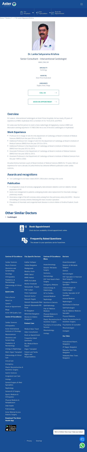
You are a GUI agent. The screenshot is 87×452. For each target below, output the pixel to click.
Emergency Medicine (51, 284)
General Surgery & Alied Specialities (13, 383)
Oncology (8, 273)
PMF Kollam (28, 290)
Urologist (66, 331)
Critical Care (9, 361)
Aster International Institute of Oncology (13, 329)
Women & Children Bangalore (30, 318)
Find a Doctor (10, 297)
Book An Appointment (59, 13)
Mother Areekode (30, 283)
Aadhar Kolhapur (30, 262)
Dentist (65, 270)
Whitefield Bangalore (31, 313)
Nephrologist (67, 301)
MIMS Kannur (29, 277)
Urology (8, 379)
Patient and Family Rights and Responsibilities (31, 354)
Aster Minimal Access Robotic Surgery (13, 413)
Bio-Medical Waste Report (31, 344)
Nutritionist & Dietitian (71, 304)
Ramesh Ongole (30, 299)
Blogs (7, 309)
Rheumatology (49, 330)
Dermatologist (68, 273)
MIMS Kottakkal (30, 280)
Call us (43, 93)
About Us (8, 300)
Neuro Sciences (10, 265)
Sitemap (39, 440)
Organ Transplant (30, 349)
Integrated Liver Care (12, 376)
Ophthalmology (49, 305)
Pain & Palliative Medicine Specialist (72, 311)
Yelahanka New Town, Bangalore (70, 356)
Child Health (9, 405)
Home (2, 18)
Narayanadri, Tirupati (31, 286)
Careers (8, 303)
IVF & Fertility (48, 293)
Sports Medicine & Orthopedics (11, 395)
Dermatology (48, 276)
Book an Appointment (13, 306)
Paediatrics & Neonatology (10, 281)
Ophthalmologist (69, 307)
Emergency (9, 364)
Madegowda (28, 268)
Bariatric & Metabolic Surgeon (70, 266)
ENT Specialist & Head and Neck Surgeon (72, 277)
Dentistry (47, 273)
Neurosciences (10, 334)
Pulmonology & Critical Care (13, 286)
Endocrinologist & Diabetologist (69, 288)
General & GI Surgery (12, 391)
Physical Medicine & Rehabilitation (12, 401)
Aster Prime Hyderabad (43, 78)
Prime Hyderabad (30, 293)
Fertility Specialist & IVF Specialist (71, 294)
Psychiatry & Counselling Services (52, 326)
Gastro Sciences (11, 373)
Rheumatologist (68, 327)
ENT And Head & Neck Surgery (52, 280)
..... (13, 18)
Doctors (8, 18)
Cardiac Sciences (11, 262)
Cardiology (43, 70)
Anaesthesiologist (69, 262)
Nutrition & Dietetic (51, 302)
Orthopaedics (10, 276)
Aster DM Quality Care (13, 312)
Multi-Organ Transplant (13, 352)
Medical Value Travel (31, 329)
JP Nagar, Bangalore (70, 347)
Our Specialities (43, 13)
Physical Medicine (69, 316)
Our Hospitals (27, 13)
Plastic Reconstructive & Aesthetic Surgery (14, 368)
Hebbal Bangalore (30, 265)
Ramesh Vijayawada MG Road (32, 306)
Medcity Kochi (29, 271)
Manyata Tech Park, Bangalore (70, 351)
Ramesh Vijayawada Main (33, 302)
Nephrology (9, 388)
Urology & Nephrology (13, 349)
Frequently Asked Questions (30, 339)
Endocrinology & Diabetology (49, 288)
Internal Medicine (49, 296)
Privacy (29, 440)
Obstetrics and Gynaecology (10, 269)
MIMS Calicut (29, 274)
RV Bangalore (29, 310)
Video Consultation (31, 332)
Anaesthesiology (50, 264)
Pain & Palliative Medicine (49, 309)
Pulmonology (10, 409)
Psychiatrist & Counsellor (72, 324)
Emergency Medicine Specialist (70, 283)
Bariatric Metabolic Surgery (50, 268)
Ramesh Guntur (30, 296)
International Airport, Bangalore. (70, 342)
